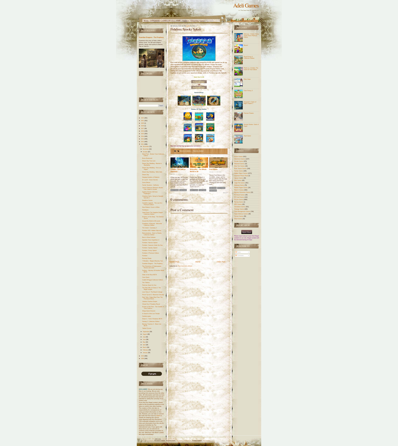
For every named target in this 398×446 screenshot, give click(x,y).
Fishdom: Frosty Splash (149, 250)
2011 (142, 144)
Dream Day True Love (148, 161)
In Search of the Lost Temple (151, 313)
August (145, 334)
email (158, 415)
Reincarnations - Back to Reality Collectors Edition (152, 234)
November (146, 149)
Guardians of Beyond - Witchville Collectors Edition (152, 224)
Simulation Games (240, 206)
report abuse (243, 236)
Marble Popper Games (241, 187)
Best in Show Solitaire (148, 237)
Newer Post (174, 262)
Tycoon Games (239, 216)
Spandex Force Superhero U (150, 240)
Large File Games (239, 183)
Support (185, 21)
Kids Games (238, 180)
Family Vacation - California (150, 185)
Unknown (172, 174)
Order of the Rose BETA (149, 274)
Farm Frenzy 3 (248, 90)
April (144, 345)
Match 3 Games (185, 151)
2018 (142, 126)
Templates (197, 440)
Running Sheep (146, 258)
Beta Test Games (239, 166)
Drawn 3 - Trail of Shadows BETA (152, 319)
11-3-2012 (180, 174)
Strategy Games (239, 209)
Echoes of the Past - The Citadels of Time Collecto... (153, 307)
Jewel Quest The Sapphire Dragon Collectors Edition (152, 213)
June (144, 339)
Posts (239, 252)
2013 (142, 139)
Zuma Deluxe (146, 182)
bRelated (225, 192)
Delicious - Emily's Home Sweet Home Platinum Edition (251, 35)
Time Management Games (242, 211)
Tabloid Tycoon (146, 328)
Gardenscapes (146, 316)
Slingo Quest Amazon (148, 311)
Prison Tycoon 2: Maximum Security (153, 294)
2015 (142, 133)
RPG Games (238, 204)
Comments (240, 255)
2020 (142, 123)
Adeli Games (246, 5)
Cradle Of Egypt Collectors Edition (152, 280)
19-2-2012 (218, 172)
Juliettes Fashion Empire (149, 301)
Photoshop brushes (171, 440)
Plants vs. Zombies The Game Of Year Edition (251, 68)
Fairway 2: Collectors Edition (150, 321)
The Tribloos (146, 282)
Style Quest (247, 136)
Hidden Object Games (241, 173)
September (146, 331)
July (144, 337)
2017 (142, 128)
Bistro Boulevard (147, 158)
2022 (142, 118)
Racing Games (239, 202)
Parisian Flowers (249, 113)
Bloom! (246, 45)
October (145, 152)
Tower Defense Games (241, 214)
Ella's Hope (247, 79)
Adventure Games (240, 159)
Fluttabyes (145, 210)
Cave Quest (145, 277)
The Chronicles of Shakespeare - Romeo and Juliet (152, 267)
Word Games (238, 218)
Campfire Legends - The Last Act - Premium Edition (152, 203)
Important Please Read (241, 175)
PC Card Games (239, 197)
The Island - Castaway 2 (149, 228)
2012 (142, 141)
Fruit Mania (213, 169)
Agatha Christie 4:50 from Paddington (150, 192)
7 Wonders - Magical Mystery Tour (152, 261)
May (144, 342)
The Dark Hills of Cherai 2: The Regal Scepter (151, 288)
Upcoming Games (198, 21)
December (146, 146)
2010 (142, 356)
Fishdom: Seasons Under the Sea (152, 245)
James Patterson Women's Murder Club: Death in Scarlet (152, 188)
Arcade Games (239, 161)
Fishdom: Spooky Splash (149, 248)
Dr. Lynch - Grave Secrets (150, 180)
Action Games (213, 187)
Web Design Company (159, 440)
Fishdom (144, 255)
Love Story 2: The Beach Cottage (152, 292)
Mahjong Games (239, 185)
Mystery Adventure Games (242, 192)
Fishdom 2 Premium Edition (150, 253)
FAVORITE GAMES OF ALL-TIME (165, 21)
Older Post (221, 262)
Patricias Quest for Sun (149, 285)
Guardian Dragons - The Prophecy (151, 37)
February (145, 350)
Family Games (238, 171)
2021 (142, 120)
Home (146, 21)
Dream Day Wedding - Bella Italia (152, 172)
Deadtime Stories (147, 200)
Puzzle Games (198, 151)
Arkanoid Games (239, 163)
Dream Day (145, 174)
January (145, 352)
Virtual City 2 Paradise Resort (151, 304)
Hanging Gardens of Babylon (150, 177)
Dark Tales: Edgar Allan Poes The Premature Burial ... (152, 298)
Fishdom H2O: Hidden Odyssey (151, 230)
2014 (142, 136)
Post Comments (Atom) (185, 266)
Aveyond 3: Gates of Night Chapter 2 (250, 102)
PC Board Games (239, 195)
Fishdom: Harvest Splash (149, 242)
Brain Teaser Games (240, 168)
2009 (142, 358)
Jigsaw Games (239, 178)
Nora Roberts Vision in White (151, 207)
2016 (142, 131)
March (145, 347)
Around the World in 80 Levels (151, 221)
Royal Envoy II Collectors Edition (249, 57)
